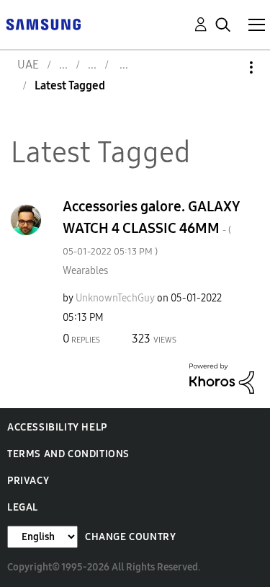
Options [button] (227, 67)
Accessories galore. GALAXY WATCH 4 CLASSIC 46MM (151, 227)
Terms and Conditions (68, 454)
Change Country (130, 537)
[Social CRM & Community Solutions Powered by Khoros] (221, 377)
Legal (22, 507)
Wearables (85, 271)
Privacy (28, 481)
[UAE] (43, 23)
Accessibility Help (57, 427)
